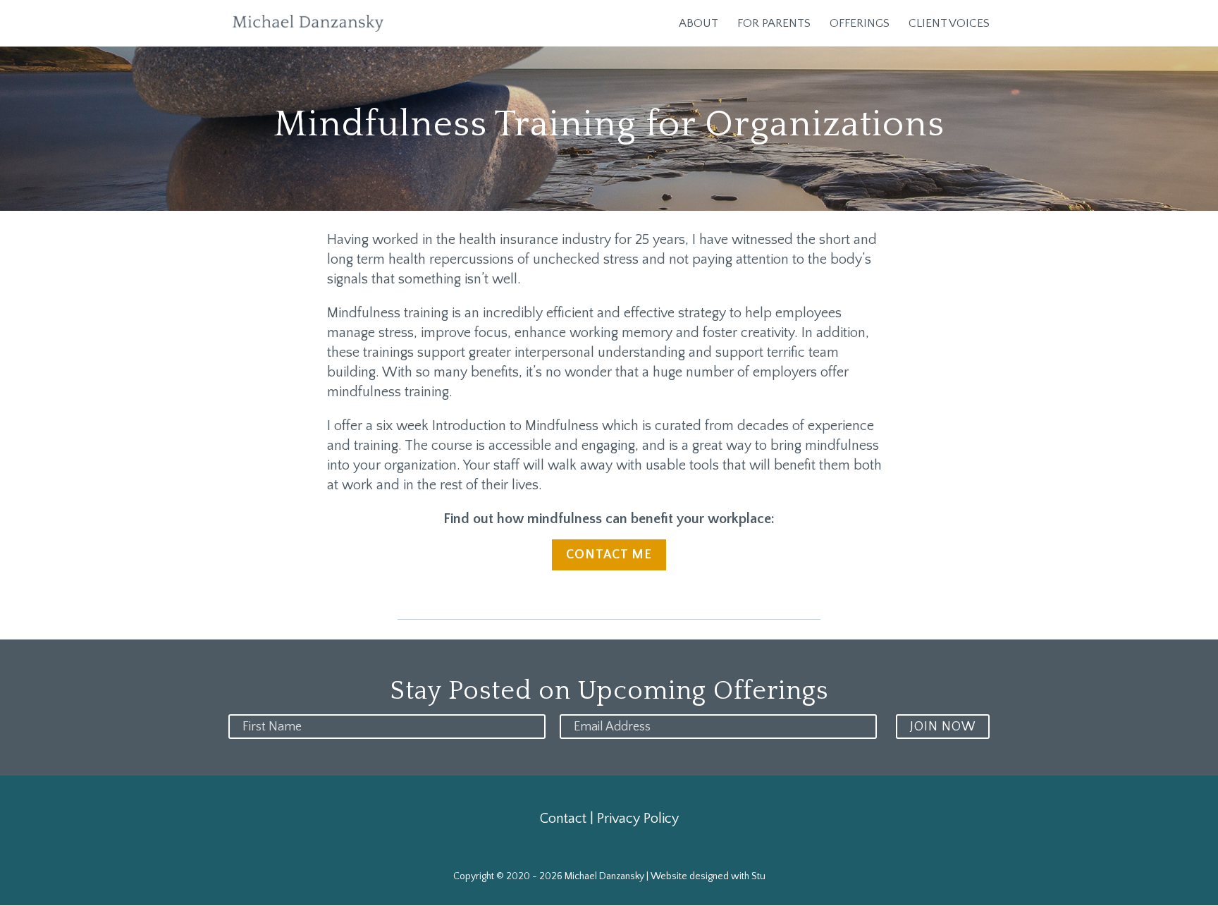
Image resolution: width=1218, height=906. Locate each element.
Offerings (860, 24)
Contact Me (609, 555)
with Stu (748, 876)
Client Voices (949, 24)
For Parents (774, 24)
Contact (563, 818)
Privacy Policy (638, 818)
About (698, 24)
